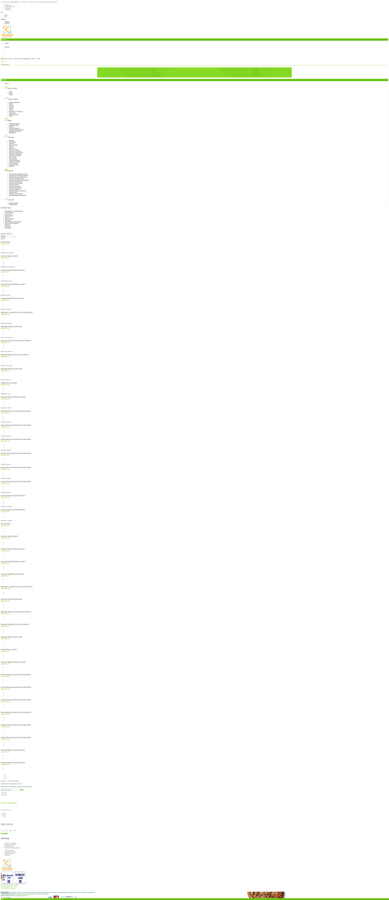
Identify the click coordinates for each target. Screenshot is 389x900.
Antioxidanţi (12, 142)
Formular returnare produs (12, 847)
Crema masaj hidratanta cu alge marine (12, 298)
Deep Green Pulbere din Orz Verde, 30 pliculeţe (15, 354)
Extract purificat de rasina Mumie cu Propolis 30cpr (16, 467)
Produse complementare (16, 129)
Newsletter (8, 227)
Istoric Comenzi (9, 218)
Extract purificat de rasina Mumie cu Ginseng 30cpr (16, 411)
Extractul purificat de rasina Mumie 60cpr (13, 509)
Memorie (11, 140)
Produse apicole (13, 114)
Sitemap (7, 855)
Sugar (10, 94)
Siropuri (11, 105)
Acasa (7, 73)
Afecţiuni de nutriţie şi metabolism (19, 180)
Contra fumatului (14, 164)
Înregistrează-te (18, 211)
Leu (6, 16)
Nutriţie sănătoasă (14, 102)
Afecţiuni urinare (14, 184)
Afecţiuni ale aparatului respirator (18, 175)
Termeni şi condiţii (10, 844)
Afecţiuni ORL (13, 192)
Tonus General (13, 145)
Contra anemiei (13, 163)
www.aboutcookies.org (21, 895)
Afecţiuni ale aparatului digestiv (18, 174)
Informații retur (9, 846)
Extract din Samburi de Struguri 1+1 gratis (13, 397)
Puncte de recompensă (11, 223)
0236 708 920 (14, 2)
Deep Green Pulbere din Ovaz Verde (11, 368)
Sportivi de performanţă (16, 152)
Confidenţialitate (9, 850)
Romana (3, 19)
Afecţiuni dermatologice (16, 183)
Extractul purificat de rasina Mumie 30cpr (13, 495)
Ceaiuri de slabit (13, 125)
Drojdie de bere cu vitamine (9, 382)
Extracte (11, 107)
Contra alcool (13, 158)
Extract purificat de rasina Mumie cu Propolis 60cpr (16, 481)
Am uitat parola (9, 212)
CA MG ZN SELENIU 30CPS (9, 256)
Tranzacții (8, 226)
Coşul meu (8, 8)
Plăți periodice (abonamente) (13, 221)
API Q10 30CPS (5, 242)
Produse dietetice (14, 128)
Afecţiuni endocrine (14, 189)
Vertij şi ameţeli (13, 149)
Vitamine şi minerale (15, 151)
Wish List (7, 217)
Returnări (7, 224)
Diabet (11, 104)
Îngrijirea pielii (13, 204)
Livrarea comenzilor (10, 843)
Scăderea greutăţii (14, 123)
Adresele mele (9, 215)
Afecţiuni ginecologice (15, 187)
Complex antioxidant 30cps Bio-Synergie (13, 270)
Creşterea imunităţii (14, 161)
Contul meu (8, 5)
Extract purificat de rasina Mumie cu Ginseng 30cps (16, 425)
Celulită (11, 126)
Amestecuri (12, 113)
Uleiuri (11, 116)
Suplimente (8, 75)
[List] (3, 235)
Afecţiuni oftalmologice (15, 181)
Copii (10, 91)
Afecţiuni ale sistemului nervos (18, 177)
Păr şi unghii (12, 157)
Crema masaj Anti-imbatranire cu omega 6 (13, 284)
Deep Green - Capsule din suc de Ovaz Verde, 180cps (17, 312)
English (7, 23)
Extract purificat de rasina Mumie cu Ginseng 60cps (16, 453)
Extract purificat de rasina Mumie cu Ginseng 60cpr (16, 439)
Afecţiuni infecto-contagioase (17, 190)
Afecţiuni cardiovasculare (16, 178)
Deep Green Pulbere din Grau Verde (11, 326)
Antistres (11, 143)
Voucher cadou (9, 853)
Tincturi (11, 110)
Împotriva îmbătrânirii (11, 76)
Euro (6, 15)
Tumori (11, 146)
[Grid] (1, 235)
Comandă (7, 9)
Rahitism (11, 166)
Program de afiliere (10, 852)
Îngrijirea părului (13, 203)
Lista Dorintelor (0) (10, 6)
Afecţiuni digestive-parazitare (17, 195)
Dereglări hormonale (15, 131)
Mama (11, 93)
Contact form (4, 833)
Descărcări (8, 220)
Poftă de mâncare (14, 160)
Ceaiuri (11, 108)
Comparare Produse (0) (7, 233)
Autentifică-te (9, 211)
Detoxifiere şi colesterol (16, 111)
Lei (2, 12)
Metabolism (12, 132)
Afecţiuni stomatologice (16, 193)
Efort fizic (12, 148)
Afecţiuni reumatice (14, 186)
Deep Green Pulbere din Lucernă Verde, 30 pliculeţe (16, 340)
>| (5, 778)
